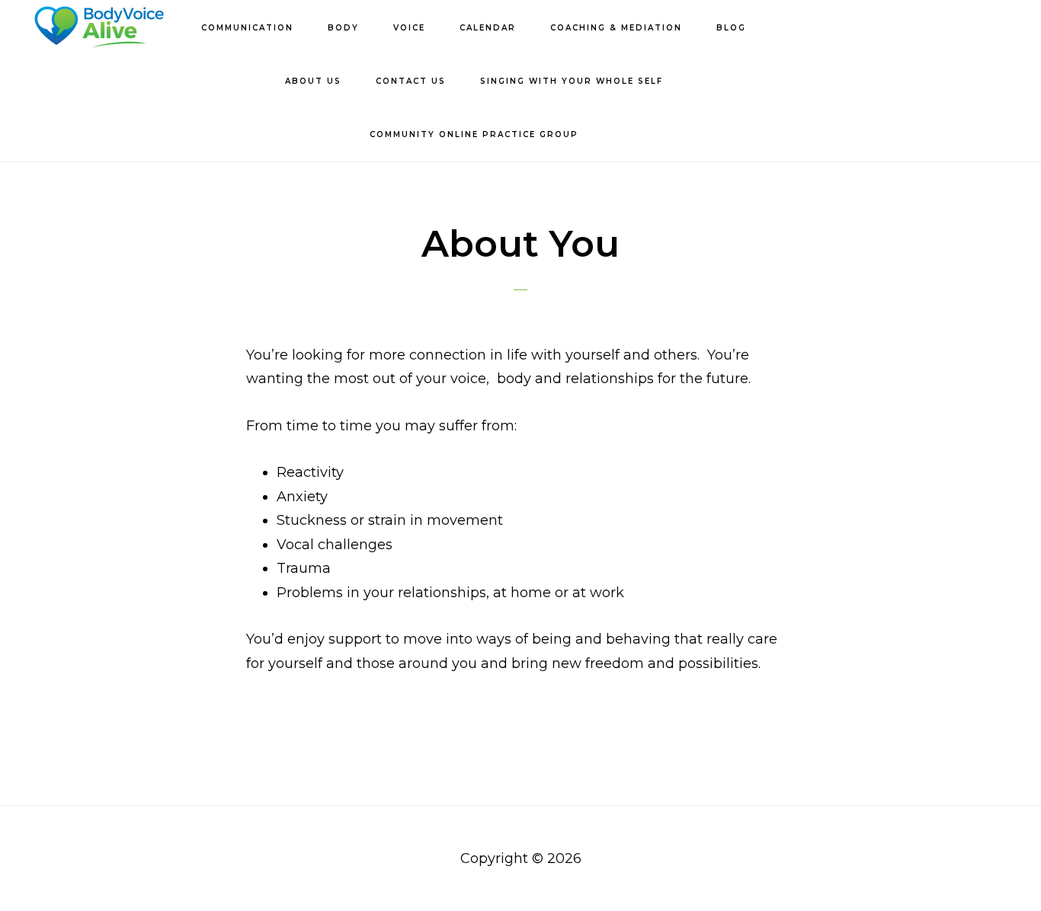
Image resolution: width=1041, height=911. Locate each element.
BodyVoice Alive (99, 27)
